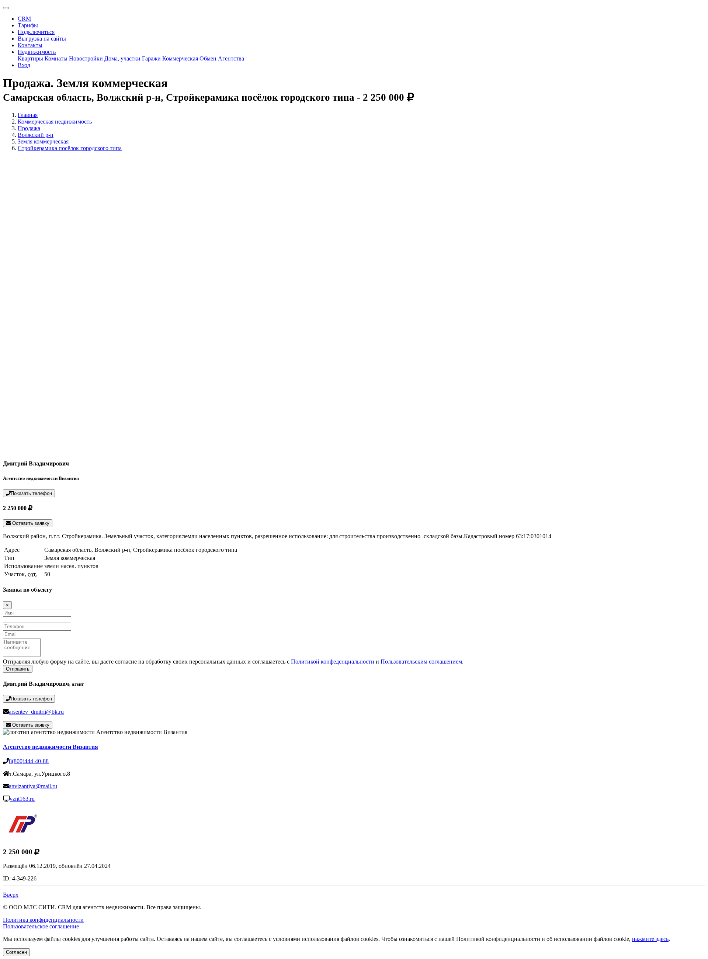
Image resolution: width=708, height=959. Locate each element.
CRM (24, 18)
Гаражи (151, 58)
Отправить (18, 669)
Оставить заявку (30, 523)
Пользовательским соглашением (421, 661)
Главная (28, 115)
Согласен (16, 952)
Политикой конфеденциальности (332, 661)
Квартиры (30, 58)
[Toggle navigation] (6, 8)
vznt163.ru (22, 799)
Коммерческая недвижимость (55, 121)
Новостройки (86, 58)
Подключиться (36, 32)
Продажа (29, 128)
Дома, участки (122, 58)
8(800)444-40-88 (29, 761)
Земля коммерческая (43, 141)
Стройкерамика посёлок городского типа (70, 148)
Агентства (231, 58)
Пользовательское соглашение (41, 926)
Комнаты (56, 58)
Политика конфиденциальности (43, 920)
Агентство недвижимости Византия (50, 747)
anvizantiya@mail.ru (33, 786)
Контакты (30, 45)
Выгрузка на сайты (42, 38)
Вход (24, 65)
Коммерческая (180, 58)
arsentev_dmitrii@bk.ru (36, 712)
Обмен (207, 58)
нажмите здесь (650, 939)
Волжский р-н (35, 135)
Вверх (10, 895)
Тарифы (28, 25)
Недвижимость (37, 52)
